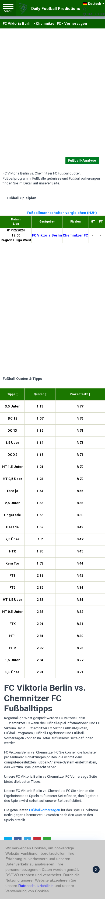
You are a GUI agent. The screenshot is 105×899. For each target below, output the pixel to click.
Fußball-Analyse (82, 160)
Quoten (39, 394)
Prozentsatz (79, 394)
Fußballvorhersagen (44, 810)
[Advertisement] (52, 93)
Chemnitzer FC (75, 235)
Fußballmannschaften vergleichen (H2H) (62, 213)
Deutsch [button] (94, 4)
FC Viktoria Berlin (47, 235)
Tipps (11, 394)
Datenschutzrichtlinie (36, 885)
